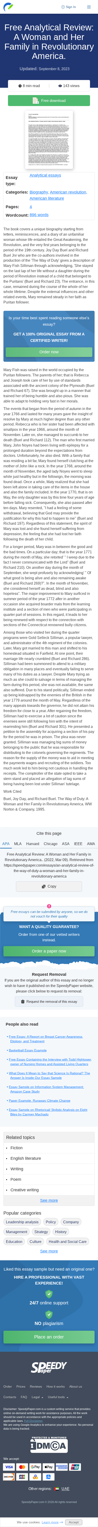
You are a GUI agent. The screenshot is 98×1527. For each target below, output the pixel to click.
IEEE (78, 844)
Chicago (50, 844)
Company (71, 1222)
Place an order (49, 1336)
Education (14, 1242)
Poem (15, 1179)
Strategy (41, 1232)
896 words (39, 215)
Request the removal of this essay (51, 1001)
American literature (47, 198)
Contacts (9, 1397)
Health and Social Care (68, 1242)
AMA (91, 844)
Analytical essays (45, 175)
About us (75, 1386)
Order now (49, 352)
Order (7, 1386)
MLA (18, 844)
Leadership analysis (22, 1222)
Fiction (16, 1148)
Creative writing (24, 1190)
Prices (20, 1386)
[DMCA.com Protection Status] (49, 1445)
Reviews (36, 1386)
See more (49, 1200)
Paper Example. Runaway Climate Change (39, 1100)
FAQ (24, 1397)
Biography (39, 192)
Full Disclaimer (33, 1421)
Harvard (32, 844)
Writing (16, 1169)
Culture (35, 1242)
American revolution (68, 192)
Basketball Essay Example (28, 1050)
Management (16, 1232)
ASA (66, 844)
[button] (8, 7)
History (61, 1232)
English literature (25, 1158)
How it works (55, 1386)
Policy (51, 1222)
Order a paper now (49, 951)
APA (6, 844)
